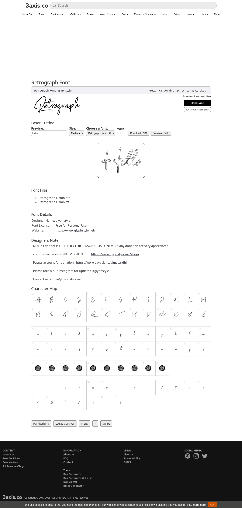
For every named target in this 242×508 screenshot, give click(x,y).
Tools (41, 14)
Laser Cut (27, 14)
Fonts (217, 14)
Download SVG (138, 133)
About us (68, 454)
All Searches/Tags (13, 466)
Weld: (121, 129)
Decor (125, 14)
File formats (57, 14)
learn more (199, 504)
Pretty (152, 90)
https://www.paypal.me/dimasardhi (101, 262)
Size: (72, 128)
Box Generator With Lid (77, 478)
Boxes (90, 14)
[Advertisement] (121, 46)
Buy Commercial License (197, 109)
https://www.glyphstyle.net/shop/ (115, 254)
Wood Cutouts (108, 14)
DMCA (127, 462)
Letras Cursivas (196, 90)
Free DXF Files (11, 458)
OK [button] (212, 504)
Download (197, 103)
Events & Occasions (145, 14)
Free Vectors (10, 462)
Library (204, 14)
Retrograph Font (45, 90)
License (128, 454)
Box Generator (72, 474)
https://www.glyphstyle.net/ (75, 230)
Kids (165, 14)
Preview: (37, 128)
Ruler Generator (73, 486)
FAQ (65, 458)
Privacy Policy (132, 458)
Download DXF (161, 133)
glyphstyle (64, 90)
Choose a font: (97, 128)
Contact (68, 462)
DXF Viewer (70, 482)
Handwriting (166, 90)
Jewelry (190, 14)
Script (180, 90)
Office (177, 14)
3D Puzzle (75, 14)
